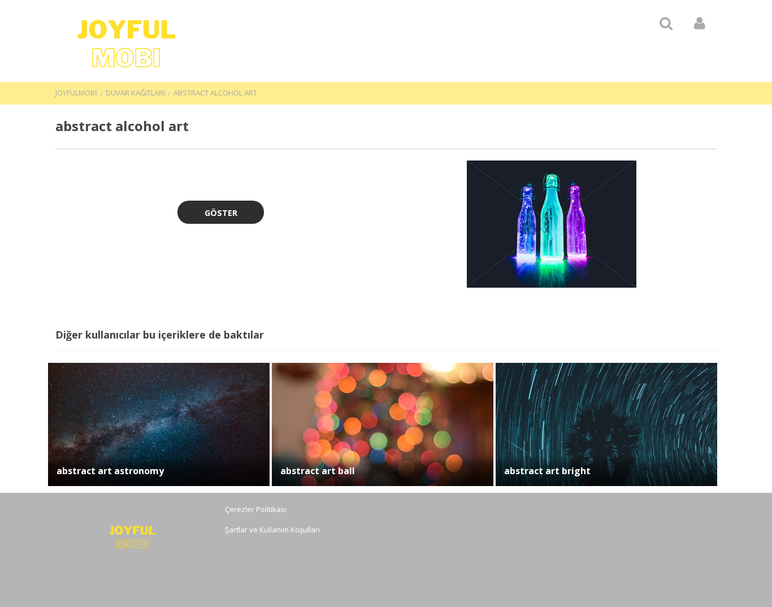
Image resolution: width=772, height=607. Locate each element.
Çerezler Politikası (256, 509)
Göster (221, 212)
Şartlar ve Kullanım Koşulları (272, 529)
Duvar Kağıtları (135, 93)
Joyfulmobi (76, 93)
